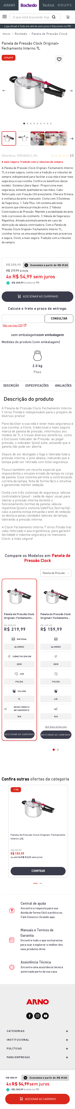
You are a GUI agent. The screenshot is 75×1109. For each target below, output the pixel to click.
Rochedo (21, 33)
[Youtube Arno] (45, 1016)
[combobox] (35, 17)
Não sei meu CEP (13, 325)
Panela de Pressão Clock (49, 33)
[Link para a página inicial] (6, 33)
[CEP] (37, 314)
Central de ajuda (33, 903)
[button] (37, 91)
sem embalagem (24, 335)
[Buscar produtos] (54, 17)
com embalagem (50, 335)
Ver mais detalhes (56, 727)
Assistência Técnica (36, 962)
